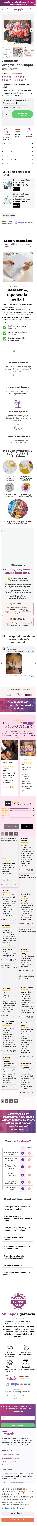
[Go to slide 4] (20, 43)
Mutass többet (9, 215)
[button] (4, 30)
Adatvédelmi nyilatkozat (13, 1508)
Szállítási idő (6, 144)
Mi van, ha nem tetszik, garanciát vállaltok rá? (13, 1257)
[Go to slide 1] (14, 43)
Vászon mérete (7, 152)
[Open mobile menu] (2, 9)
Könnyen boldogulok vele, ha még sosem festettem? (14, 1229)
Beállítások (18, 1513)
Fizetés (4, 148)
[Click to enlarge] (5, 42)
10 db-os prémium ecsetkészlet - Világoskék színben (21, 196)
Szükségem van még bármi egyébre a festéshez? (15, 1208)
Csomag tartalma (8, 156)
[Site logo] (17, 9)
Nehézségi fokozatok (9, 164)
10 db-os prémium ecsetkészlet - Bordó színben (22, 213)
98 (16, 834)
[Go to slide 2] (16, 43)
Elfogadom (17, 1519)
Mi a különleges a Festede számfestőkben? (14, 1247)
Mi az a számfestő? (9, 160)
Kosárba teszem (22, 114)
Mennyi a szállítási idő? (13, 1265)
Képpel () (13, 826)
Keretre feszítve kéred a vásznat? (17, 100)
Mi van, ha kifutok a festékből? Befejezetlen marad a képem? (17, 1218)
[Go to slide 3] (18, 43)
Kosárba (16, 189)
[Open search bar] (26, 9)
